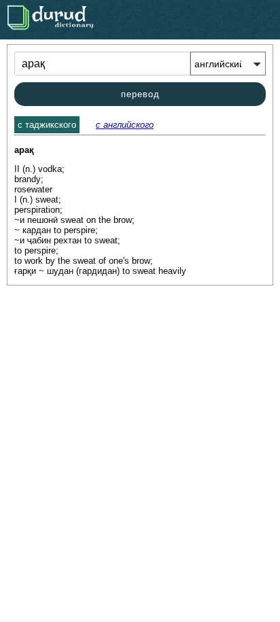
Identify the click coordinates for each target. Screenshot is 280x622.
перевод (140, 94)
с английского (125, 125)
